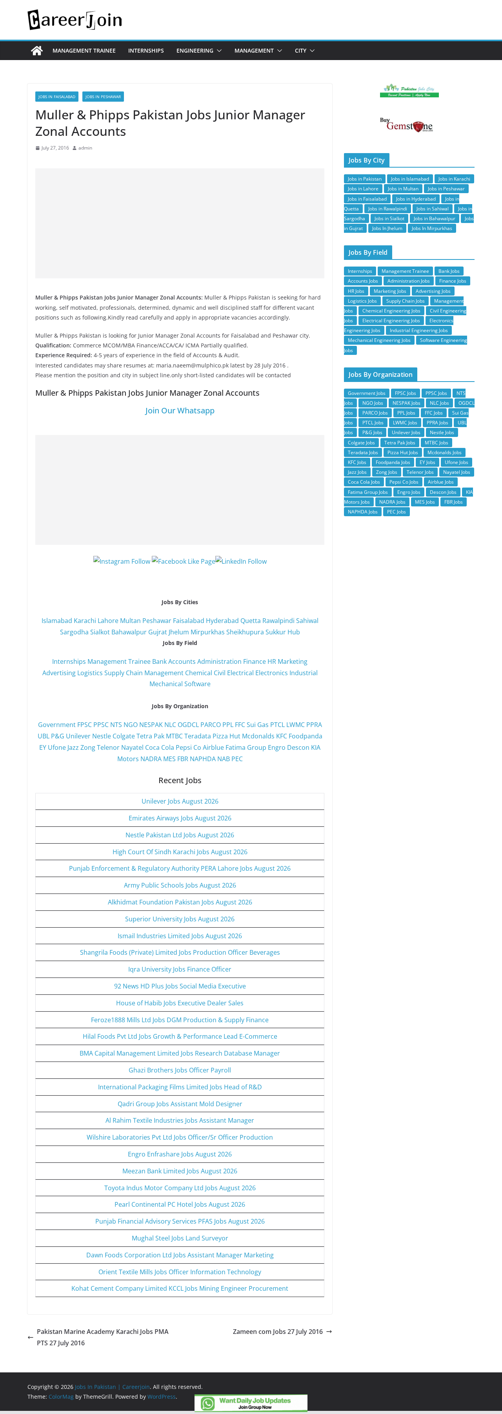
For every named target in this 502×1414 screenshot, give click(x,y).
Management (254, 50)
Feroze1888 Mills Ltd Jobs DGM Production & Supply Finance (180, 1020)
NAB (223, 758)
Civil (220, 673)
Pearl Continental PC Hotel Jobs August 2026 (180, 1204)
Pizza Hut (226, 736)
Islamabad (57, 620)
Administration (219, 661)
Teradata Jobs (363, 452)
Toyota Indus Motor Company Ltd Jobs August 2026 (180, 1188)
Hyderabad (222, 620)
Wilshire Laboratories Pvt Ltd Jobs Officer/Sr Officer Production (180, 1137)
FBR (182, 758)
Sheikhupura (245, 632)
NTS (116, 724)
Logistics (90, 673)
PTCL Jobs (373, 422)
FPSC (84, 724)
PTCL (277, 724)
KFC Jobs (357, 462)
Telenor (108, 747)
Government (57, 724)
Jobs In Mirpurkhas (432, 228)
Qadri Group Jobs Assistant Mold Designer (180, 1104)
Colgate (124, 736)
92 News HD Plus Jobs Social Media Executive (180, 986)
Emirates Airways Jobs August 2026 (180, 818)
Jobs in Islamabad (410, 178)
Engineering (194, 50)
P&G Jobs (372, 432)
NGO (131, 724)
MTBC (174, 736)
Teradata (197, 736)
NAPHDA (203, 758)
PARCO (211, 724)
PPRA (314, 724)
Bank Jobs (449, 271)
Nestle (101, 736)
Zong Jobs (386, 472)
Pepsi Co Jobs (403, 482)
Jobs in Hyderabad (416, 198)
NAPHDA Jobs (363, 511)
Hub (293, 632)
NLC (170, 724)
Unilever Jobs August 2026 (180, 801)
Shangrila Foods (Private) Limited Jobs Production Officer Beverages (180, 952)
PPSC (101, 724)
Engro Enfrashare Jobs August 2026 (180, 1154)
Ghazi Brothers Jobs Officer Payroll (180, 1070)
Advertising (59, 673)
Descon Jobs (443, 492)
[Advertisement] (179, 223)
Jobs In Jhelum (387, 228)
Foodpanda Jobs (393, 462)
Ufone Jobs (456, 462)
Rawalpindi (278, 620)
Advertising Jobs (433, 291)
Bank (159, 661)
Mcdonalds (258, 736)
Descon (298, 747)
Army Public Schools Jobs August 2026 (180, 885)
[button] (217, 50)
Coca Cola (159, 747)
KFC (281, 736)
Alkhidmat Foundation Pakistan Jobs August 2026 (180, 902)
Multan (130, 620)
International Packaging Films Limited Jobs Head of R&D (180, 1087)
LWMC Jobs (405, 422)
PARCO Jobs (375, 412)
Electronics (271, 673)
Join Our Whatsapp (180, 410)
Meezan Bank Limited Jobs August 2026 (179, 1171)
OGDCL (188, 724)
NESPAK (151, 724)
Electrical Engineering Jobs (391, 320)
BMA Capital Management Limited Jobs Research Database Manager (180, 1053)
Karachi (85, 620)
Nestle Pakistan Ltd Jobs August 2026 (180, 835)
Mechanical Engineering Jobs (379, 340)
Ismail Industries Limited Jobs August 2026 (180, 936)
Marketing (292, 661)
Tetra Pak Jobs (399, 442)
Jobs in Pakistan (365, 178)
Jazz (73, 747)
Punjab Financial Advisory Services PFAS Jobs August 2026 (180, 1221)
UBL (43, 736)
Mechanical (166, 684)
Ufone (57, 747)
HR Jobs (356, 291)
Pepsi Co (188, 747)
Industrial (303, 673)
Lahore (108, 620)
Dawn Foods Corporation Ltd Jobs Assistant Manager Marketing (180, 1255)
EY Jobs (427, 462)
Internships (146, 50)
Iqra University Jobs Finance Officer (179, 969)
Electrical (240, 673)
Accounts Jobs (363, 281)
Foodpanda (305, 736)
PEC (237, 758)
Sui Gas (258, 724)
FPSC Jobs (405, 393)
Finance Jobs (452, 281)
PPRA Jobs (437, 422)
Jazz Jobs (357, 472)
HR (271, 661)
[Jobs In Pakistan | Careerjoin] (36, 50)
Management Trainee (84, 50)
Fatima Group (246, 747)
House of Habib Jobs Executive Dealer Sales (180, 1003)
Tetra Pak (150, 736)
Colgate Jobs (361, 442)
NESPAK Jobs (406, 403)
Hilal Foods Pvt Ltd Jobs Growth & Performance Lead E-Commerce (180, 1036)
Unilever (78, 736)
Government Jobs (367, 393)
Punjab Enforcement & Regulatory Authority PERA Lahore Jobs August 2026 (180, 868)
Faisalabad (188, 620)
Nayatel (132, 747)
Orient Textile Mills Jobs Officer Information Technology (179, 1272)
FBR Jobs (453, 502)
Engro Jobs (408, 492)
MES (169, 758)
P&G (57, 736)
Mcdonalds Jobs (444, 452)
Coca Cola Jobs (364, 482)
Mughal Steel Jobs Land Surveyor (180, 1238)
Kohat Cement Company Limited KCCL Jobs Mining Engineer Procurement (179, 1288)
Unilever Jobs (406, 432)
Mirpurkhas (208, 632)
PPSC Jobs (436, 393)
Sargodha (74, 632)
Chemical (198, 673)
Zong (87, 747)
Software (197, 684)
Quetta (250, 620)
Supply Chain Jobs (405, 301)
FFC (240, 724)
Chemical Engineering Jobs (391, 310)
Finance (254, 661)
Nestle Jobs (442, 432)
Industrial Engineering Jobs (419, 330)
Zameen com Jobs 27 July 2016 (278, 1331)
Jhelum (179, 632)
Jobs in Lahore (363, 188)
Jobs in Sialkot (389, 218)
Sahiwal (307, 620)
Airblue (213, 747)
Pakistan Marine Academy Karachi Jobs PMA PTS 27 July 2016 (103, 1337)
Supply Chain (123, 673)
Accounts (182, 661)
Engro (277, 747)
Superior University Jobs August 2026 (180, 919)
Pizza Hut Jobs (402, 452)
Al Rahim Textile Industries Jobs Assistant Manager (179, 1120)
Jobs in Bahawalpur (434, 218)
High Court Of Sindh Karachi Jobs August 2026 (180, 852)
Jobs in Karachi (454, 178)
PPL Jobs (406, 412)
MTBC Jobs (436, 442)
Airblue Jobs (441, 482)
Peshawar (156, 620)
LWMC (295, 724)
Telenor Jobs (420, 472)
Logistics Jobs (362, 301)
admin (85, 147)
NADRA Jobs (392, 502)
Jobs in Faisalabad (56, 96)
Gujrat (157, 632)
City (300, 50)
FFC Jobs (434, 412)
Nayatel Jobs (456, 472)
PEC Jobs (396, 511)
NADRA (151, 758)
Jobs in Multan (403, 188)
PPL (227, 724)
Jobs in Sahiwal (433, 208)
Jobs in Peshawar (103, 96)
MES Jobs (425, 502)
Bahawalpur (129, 632)
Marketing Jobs (390, 291)
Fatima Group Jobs (368, 492)
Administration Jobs (408, 281)
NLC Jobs (439, 403)
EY (42, 747)
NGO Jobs (372, 403)
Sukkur (276, 632)
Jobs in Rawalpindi (387, 208)
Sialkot (100, 632)
